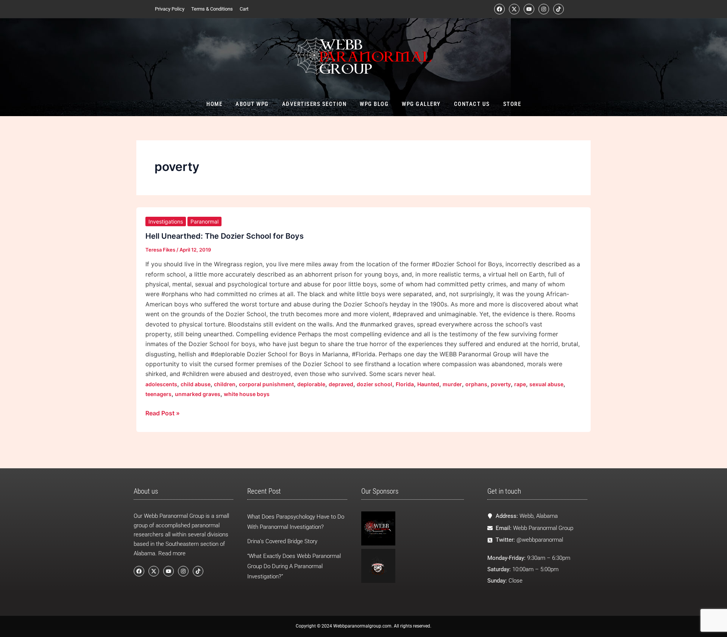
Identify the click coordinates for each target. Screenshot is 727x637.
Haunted (428, 384)
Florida (405, 384)
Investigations (165, 221)
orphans (476, 384)
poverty (501, 384)
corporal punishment (266, 384)
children (225, 384)
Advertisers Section (314, 104)
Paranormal (204, 221)
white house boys (247, 394)
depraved (341, 384)
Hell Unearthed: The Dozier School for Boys (224, 236)
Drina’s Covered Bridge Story (282, 541)
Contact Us (472, 104)
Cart (244, 9)
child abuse (196, 384)
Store (512, 104)
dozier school (374, 384)
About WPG (252, 104)
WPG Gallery (421, 104)
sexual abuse (546, 384)
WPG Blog (374, 104)
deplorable (311, 384)
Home (214, 104)
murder (452, 384)
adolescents (161, 384)
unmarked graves (197, 394)
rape (520, 384)
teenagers (158, 394)
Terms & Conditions (212, 9)
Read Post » (162, 412)
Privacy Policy (169, 9)
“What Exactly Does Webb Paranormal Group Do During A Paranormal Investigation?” (294, 566)
